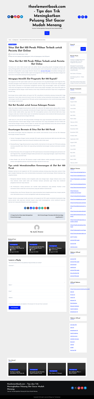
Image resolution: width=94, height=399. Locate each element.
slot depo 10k (73, 324)
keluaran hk (73, 300)
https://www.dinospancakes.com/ (78, 233)
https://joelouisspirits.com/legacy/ (78, 230)
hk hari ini (72, 294)
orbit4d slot (73, 267)
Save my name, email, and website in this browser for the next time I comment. (29, 304)
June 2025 (73, 149)
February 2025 (74, 162)
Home (47, 33)
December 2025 (74, 129)
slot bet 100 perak (74, 276)
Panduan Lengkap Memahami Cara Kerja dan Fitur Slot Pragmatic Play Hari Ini (77, 61)
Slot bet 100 (73, 350)
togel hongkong (74, 309)
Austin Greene (15, 54)
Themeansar (57, 397)
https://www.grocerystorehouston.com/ (80, 289)
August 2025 (73, 142)
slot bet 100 (73, 243)
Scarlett (14, 249)
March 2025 (73, 159)
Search (72, 44)
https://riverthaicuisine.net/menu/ (78, 202)
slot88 (71, 347)
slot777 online (73, 237)
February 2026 (74, 122)
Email (10, 291)
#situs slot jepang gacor (36, 56)
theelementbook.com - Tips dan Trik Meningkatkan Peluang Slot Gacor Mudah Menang (47, 16)
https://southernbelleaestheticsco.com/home (81, 184)
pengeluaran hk (74, 311)
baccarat (72, 341)
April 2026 (72, 115)
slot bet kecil (73, 264)
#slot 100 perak (45, 56)
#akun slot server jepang (15, 56)
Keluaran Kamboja (74, 306)
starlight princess (74, 339)
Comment (11, 265)
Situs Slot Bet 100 (74, 273)
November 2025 (74, 132)
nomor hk (72, 297)
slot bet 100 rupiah (74, 261)
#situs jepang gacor (25, 56)
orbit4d (72, 344)
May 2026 (72, 112)
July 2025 (72, 145)
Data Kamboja (73, 303)
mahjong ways (73, 247)
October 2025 (73, 135)
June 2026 (73, 108)
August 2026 (73, 101)
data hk (72, 291)
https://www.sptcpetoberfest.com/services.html (82, 172)
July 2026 (72, 105)
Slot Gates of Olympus (55, 248)
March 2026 (73, 118)
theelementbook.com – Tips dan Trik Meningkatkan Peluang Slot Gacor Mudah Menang (25, 386)
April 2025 (72, 156)
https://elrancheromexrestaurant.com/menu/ (81, 187)
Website (10, 297)
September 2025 (74, 139)
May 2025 (72, 152)
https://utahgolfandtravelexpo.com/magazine (81, 196)
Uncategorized (12, 44)
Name (10, 284)
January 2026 (73, 125)
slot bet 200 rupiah (74, 240)
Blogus (51, 397)
